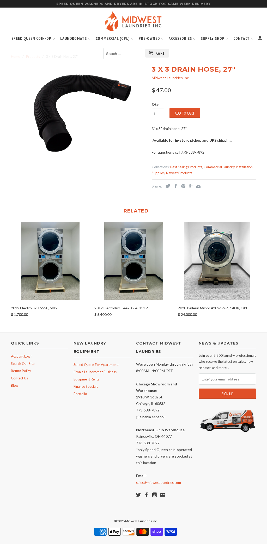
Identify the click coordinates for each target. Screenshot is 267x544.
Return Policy (21, 371)
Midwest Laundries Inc (141, 521)
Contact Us (19, 378)
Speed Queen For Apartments (96, 364)
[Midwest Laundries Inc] (133, 22)
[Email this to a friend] (197, 186)
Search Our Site (22, 363)
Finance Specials (86, 386)
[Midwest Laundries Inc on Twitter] (138, 494)
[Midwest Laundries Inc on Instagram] (154, 494)
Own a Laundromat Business (95, 372)
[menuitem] (33, 38)
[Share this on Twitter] (166, 186)
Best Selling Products (186, 167)
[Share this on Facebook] (174, 186)
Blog (14, 385)
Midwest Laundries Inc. (171, 78)
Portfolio (80, 394)
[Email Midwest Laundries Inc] (162, 494)
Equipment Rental (87, 379)
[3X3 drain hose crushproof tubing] (79, 108)
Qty (155, 104)
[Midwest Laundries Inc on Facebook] (146, 494)
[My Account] (260, 39)
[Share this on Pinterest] (182, 186)
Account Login (21, 356)
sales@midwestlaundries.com (158, 482)
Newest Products (179, 173)
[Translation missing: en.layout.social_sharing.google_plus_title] (189, 186)
